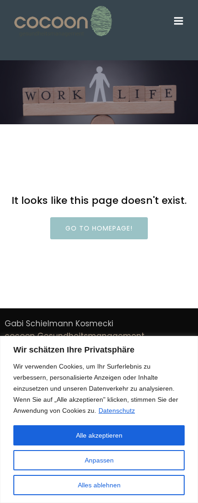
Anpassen (99, 460)
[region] (99, 419)
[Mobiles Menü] (178, 21)
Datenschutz (117, 410)
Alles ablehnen (99, 485)
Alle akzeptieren (99, 435)
